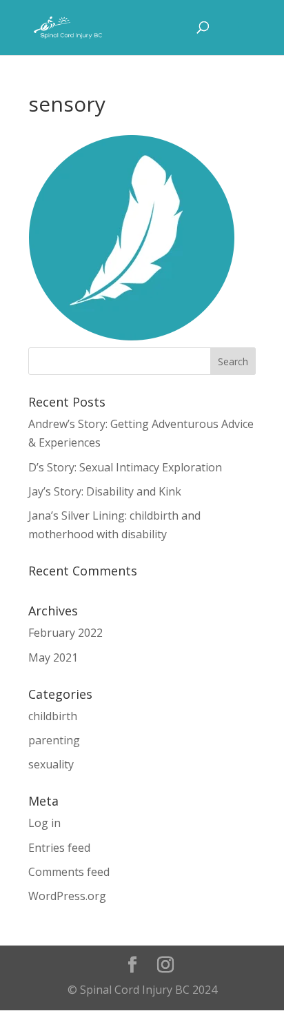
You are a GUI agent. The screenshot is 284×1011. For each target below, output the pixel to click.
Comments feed (69, 871)
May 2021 (53, 657)
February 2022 (65, 632)
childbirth (52, 716)
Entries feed (59, 847)
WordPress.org (67, 895)
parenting (54, 740)
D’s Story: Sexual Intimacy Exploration (125, 467)
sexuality (51, 764)
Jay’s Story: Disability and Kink (104, 491)
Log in (44, 822)
